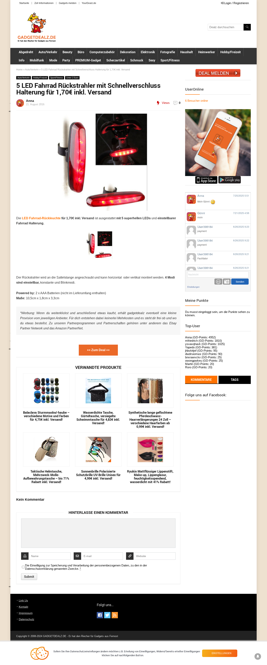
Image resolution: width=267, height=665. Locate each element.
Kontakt (23, 606)
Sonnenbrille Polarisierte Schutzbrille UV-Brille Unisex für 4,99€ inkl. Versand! (98, 475)
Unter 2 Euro (72, 77)
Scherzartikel (115, 60)
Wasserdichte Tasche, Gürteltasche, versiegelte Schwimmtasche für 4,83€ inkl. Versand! (98, 418)
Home (19, 69)
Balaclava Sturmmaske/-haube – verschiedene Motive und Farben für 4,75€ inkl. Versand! (46, 416)
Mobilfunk (37, 60)
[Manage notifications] (258, 656)
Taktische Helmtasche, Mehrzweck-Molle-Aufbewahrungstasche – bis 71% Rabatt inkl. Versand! (46, 477)
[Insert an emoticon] (218, 282)
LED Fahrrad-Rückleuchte (41, 218)
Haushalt (186, 52)
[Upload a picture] (227, 282)
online (196, 100)
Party (66, 60)
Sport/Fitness (170, 60)
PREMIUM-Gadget (88, 60)
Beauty (67, 52)
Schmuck (136, 60)
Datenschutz (26, 619)
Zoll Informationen (44, 3)
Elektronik (148, 52)
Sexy (152, 60)
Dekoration (127, 52)
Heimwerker (206, 52)
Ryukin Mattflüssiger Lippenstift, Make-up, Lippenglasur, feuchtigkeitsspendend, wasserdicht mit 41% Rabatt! (150, 477)
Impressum (26, 613)
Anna (30, 100)
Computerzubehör (102, 52)
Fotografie (167, 52)
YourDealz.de (89, 3)
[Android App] (229, 177)
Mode (53, 60)
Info (21, 60)
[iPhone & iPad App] (206, 177)
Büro (81, 52)
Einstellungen (193, 286)
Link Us (23, 600)
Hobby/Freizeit (230, 52)
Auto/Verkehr (48, 52)
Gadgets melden (67, 3)
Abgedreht (26, 52)
